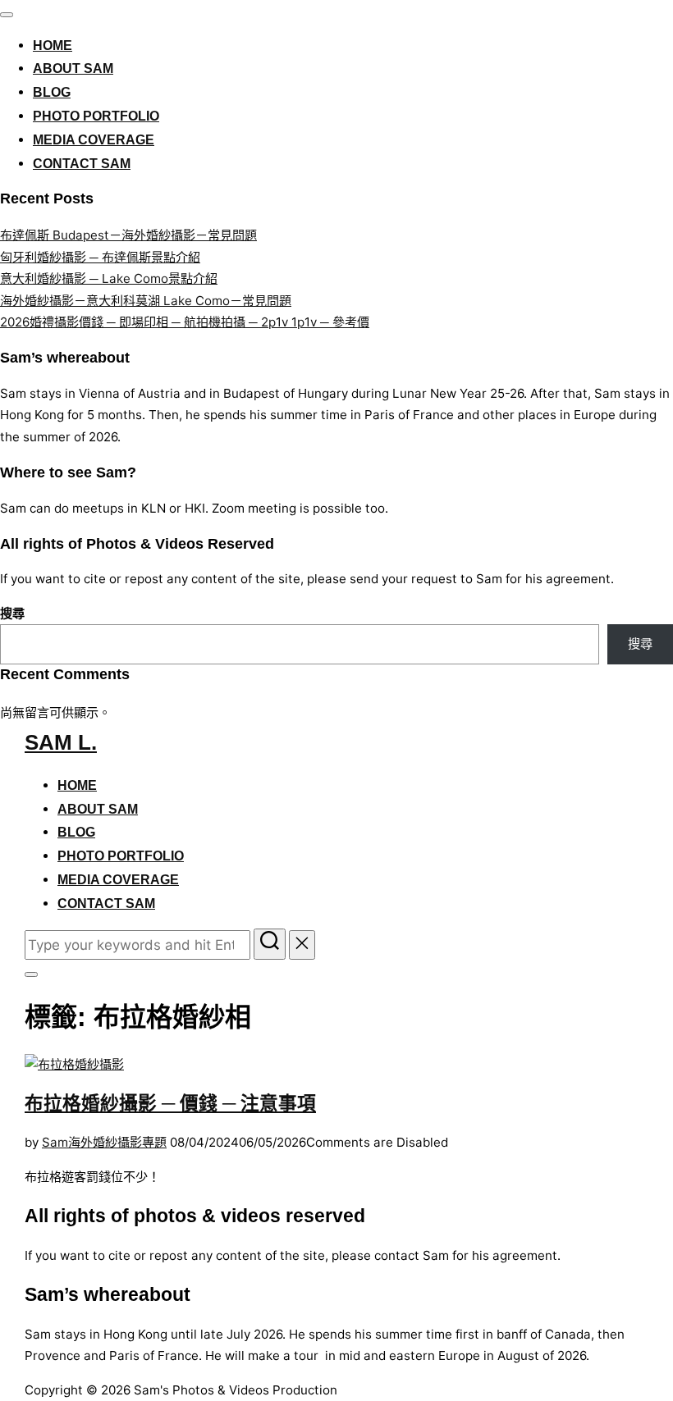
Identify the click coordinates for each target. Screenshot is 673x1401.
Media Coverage (93, 140)
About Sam (73, 68)
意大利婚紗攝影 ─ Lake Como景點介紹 (108, 278)
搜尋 (12, 613)
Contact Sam (81, 164)
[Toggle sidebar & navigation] (31, 974)
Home (52, 45)
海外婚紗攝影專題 (117, 1142)
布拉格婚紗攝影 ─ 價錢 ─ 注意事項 (170, 1103)
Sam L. (61, 742)
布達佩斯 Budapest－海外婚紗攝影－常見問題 (128, 235)
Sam (55, 1142)
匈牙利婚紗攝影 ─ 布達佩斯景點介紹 (100, 257)
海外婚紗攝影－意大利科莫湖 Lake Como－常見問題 (145, 300)
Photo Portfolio (96, 116)
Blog (52, 92)
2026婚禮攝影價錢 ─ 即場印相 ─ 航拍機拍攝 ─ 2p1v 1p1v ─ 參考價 (184, 322)
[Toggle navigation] (6, 14)
